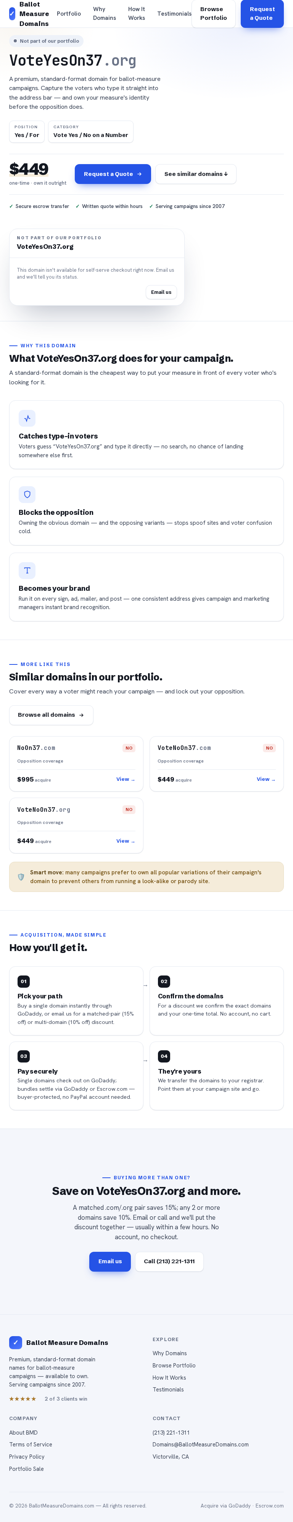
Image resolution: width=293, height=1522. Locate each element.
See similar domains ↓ (196, 173)
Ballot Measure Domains (67, 1342)
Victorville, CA (171, 1456)
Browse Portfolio (174, 1365)
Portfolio (69, 14)
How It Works (136, 13)
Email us (161, 292)
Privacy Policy (27, 1456)
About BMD (23, 1432)
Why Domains (104, 13)
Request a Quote (108, 173)
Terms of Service (30, 1444)
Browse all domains (46, 714)
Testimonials (174, 14)
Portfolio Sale (26, 1468)
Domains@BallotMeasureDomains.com (201, 1444)
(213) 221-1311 (171, 1432)
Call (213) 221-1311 (169, 1261)
